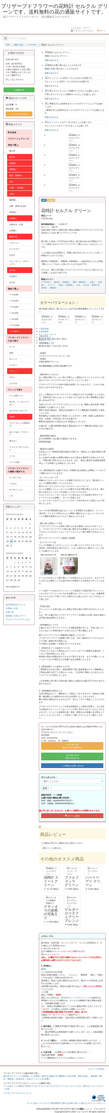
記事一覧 (10, 611)
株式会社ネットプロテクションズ (76, 997)
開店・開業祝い (80, 281)
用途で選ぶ (13, 144)
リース (12, 455)
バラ (11, 495)
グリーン (52, 284)
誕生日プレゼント (11, 1075)
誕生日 (57, 281)
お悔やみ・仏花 (16, 224)
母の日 (12, 150)
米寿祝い (13, 212)
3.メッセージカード (47, 334)
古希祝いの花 (12, 608)
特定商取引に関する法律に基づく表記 (68, 1103)
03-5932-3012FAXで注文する (72, 756)
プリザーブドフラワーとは (18, 619)
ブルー (12, 377)
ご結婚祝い (25, 1075)
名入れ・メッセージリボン (19, 403)
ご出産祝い (36, 1075)
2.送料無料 (44, 331)
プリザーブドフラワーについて (17, 1093)
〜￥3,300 (13, 294)
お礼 (79, 284)
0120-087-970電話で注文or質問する (72, 746)
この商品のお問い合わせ (72, 765)
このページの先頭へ (97, 1068)
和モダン (13, 440)
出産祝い (13, 218)
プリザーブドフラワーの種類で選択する (18, 470)
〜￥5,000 (13, 306)
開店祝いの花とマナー (16, 615)
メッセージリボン (75, 1085)
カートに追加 (73, 815)
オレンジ (13, 358)
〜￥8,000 (13, 319)
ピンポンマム (15, 477)
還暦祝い (13, 199)
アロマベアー (60, 1085)
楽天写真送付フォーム (16, 604)
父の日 (86, 284)
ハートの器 (14, 462)
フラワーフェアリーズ (18, 138)
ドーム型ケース (16, 395)
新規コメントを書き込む (52, 848)
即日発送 (12, 132)
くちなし (13, 483)
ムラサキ (13, 383)
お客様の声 (19, 89)
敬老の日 (96, 284)
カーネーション (16, 489)
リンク (30, 1103)
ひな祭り (13, 276)
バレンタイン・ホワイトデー (19, 262)
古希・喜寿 (77, 1075)
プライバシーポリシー (96, 1103)
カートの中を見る (19, 114)
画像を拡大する (51, 60)
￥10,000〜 (46, 281)
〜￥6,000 (13, 312)
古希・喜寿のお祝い (18, 205)
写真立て (29, 1085)
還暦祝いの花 (65, 1075)
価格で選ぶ (13, 288)
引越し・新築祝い (66, 284)
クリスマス (14, 248)
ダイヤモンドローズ (18, 410)
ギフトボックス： (49, 777)
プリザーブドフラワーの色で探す (18, 339)
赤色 (11, 352)
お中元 (12, 282)
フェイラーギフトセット (19, 448)
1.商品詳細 (44, 328)
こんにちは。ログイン (81, 29)
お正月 (12, 255)
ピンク (12, 346)
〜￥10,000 (14, 325)
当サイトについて (42, 1103)
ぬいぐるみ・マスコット (19, 433)
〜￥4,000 (13, 300)
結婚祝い (66, 281)
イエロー (13, 364)
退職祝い (54, 287)
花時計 (44, 287)
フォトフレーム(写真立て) (19, 424)
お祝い (92, 281)
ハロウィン (14, 242)
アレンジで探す (15, 389)
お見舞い (13, 230)
